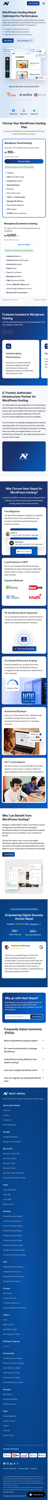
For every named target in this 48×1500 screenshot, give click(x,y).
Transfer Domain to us (11, 1303)
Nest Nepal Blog (9, 1125)
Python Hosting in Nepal (12, 1231)
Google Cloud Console (12, 1141)
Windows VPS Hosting (11, 1281)
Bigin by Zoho (8, 1204)
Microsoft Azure (9, 1168)
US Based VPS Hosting (12, 1271)
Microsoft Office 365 (11, 1153)
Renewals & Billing (10, 1399)
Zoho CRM (7, 1199)
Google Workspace (10, 1137)
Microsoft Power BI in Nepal (13, 1173)
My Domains (7, 1293)
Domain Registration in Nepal (14, 1308)
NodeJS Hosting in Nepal (13, 1226)
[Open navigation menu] (43, 3)
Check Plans (8, 854)
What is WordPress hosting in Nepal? (21, 1041)
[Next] (10, 332)
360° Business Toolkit (11, 1334)
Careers (6, 1115)
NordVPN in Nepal (10, 1329)
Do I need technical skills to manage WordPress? (20, 1050)
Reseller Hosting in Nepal (13, 1245)
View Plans (8, 40)
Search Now (36, 1017)
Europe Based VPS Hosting (13, 1276)
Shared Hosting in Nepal (12, 1216)
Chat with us (38, 1494)
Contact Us (7, 1120)
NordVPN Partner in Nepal (13, 1382)
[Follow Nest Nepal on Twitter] (18, 1463)
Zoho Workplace (9, 1190)
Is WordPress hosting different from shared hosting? (20, 1060)
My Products (8, 1394)
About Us (6, 1110)
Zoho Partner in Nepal (11, 1377)
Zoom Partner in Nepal (11, 1368)
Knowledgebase (9, 1416)
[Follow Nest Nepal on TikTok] (14, 1463)
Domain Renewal (9, 1298)
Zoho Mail (7, 1194)
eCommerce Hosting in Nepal (14, 1255)
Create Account (9, 1404)
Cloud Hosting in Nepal (12, 1221)
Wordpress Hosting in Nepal (14, 1250)
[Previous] (4, 332)
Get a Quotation (23, 40)
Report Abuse (8, 1435)
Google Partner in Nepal (12, 1358)
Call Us (5, 1426)
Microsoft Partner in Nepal (13, 1363)
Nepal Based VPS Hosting (13, 1267)
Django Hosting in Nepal (12, 1235)
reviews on (34, 924)
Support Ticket (9, 1421)
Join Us (6, 1346)
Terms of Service (9, 1468)
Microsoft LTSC (9, 1163)
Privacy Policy (24, 1468)
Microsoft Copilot (10, 1158)
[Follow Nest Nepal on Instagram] (7, 1463)
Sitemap (6, 1430)
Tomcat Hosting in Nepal (12, 1240)
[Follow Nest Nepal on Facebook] (4, 1463)
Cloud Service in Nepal (10, 1485)
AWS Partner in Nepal (11, 1373)
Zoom (5, 1320)
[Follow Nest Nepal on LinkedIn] (11, 1463)
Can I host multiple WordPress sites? (21, 1070)
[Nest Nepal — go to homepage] (24, 1093)
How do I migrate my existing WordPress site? (22, 1079)
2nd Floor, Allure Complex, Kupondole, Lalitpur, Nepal (23, 1099)
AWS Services (8, 1324)
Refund (34, 1468)
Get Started (33, 3)
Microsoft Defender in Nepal (14, 1178)
